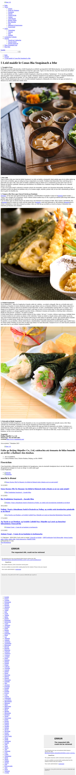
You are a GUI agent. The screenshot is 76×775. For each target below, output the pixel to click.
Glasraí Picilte (12, 15)
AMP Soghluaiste (48, 537)
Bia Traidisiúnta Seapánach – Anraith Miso (17, 499)
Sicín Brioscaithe (58, 537)
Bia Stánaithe (12, 22)
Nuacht (6, 38)
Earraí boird (11, 27)
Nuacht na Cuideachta (14, 40)
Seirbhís (10, 35)
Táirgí (6, 7)
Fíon (9, 23)
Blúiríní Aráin (31, 539)
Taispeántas (11, 30)
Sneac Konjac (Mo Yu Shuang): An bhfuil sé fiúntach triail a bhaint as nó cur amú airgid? (35, 489)
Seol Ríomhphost (6, 542)
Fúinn (6, 28)
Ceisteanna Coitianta (10, 37)
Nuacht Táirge (12, 42)
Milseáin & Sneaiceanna (15, 25)
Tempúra (3, 195)
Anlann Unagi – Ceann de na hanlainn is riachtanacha (21, 534)
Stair (9, 33)
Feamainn (11, 12)
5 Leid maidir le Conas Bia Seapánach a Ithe (17, 58)
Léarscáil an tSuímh (36, 537)
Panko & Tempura (13, 10)
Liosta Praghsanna (6, 469)
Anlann (10, 17)
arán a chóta (4, 539)
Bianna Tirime (12, 20)
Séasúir (10, 13)
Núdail (10, 8)
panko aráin (12, 539)
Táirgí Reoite (12, 18)
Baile (6, 5)
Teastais (10, 32)
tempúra (60, 195)
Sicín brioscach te (21, 539)
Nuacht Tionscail (13, 43)
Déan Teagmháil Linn (10, 45)
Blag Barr (7, 47)
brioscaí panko (68, 537)
